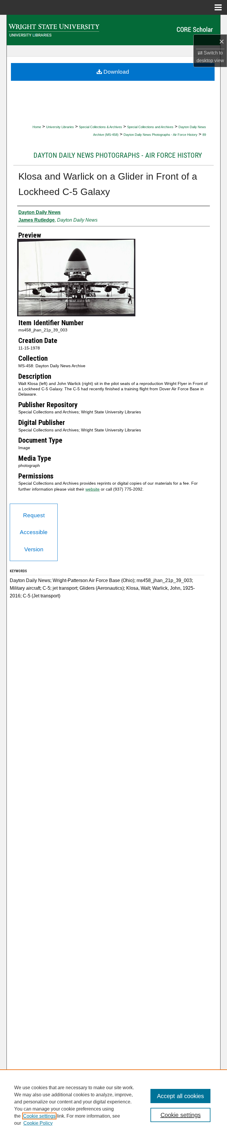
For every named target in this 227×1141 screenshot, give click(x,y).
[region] (113, 1105)
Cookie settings (39, 1116)
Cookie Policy (38, 1123)
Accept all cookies (180, 1096)
